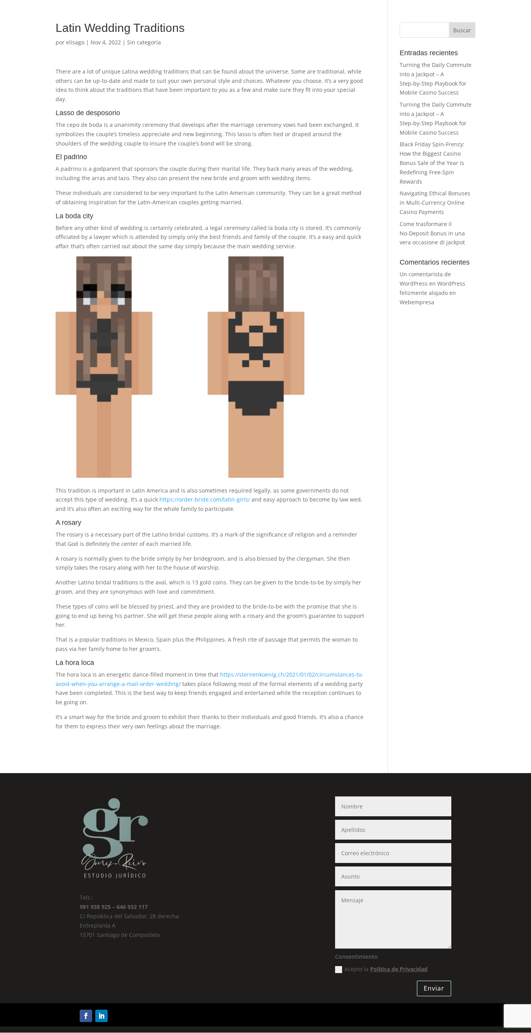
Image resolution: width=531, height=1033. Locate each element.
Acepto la (386, 969)
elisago (75, 42)
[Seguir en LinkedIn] (101, 1016)
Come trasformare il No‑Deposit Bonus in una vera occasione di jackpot (432, 233)
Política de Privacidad (399, 969)
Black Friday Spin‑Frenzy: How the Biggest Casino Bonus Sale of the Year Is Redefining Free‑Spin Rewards (432, 162)
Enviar (434, 988)
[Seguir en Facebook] (86, 1016)
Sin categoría (144, 42)
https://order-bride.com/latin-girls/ (204, 499)
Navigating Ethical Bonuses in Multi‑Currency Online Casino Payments (435, 202)
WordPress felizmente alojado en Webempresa (432, 293)
